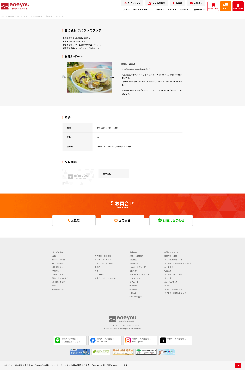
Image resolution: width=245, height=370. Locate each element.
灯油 (97, 271)
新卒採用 (133, 285)
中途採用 (133, 289)
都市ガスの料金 (58, 259)
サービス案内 (57, 252)
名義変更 (168, 271)
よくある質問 (159, 3)
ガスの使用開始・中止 (173, 259)
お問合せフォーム (171, 252)
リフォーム (99, 274)
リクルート (134, 282)
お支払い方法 (57, 274)
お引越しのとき (58, 282)
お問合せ (198, 3)
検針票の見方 (57, 267)
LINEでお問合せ (136, 297)
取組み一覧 (134, 263)
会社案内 (184, 9)
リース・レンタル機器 (104, 263)
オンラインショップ (103, 259)
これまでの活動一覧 (138, 267)
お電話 (179, 3)
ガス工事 (168, 278)
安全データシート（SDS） (106, 278)
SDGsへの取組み (137, 256)
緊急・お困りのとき (60, 278)
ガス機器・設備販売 (103, 256)
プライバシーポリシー (173, 289)
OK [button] (238, 365)
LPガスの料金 (58, 263)
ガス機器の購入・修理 (173, 274)
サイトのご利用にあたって (175, 293)
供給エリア (57, 271)
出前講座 (133, 259)
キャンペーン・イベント (139, 274)
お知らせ (160, 9)
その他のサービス (141, 9)
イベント (172, 9)
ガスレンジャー (136, 278)
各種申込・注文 (170, 256)
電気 (54, 285)
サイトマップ (134, 3)
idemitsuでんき (59, 289)
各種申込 (198, 9)
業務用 (97, 267)
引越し (226, 8)
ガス (125, 9)
